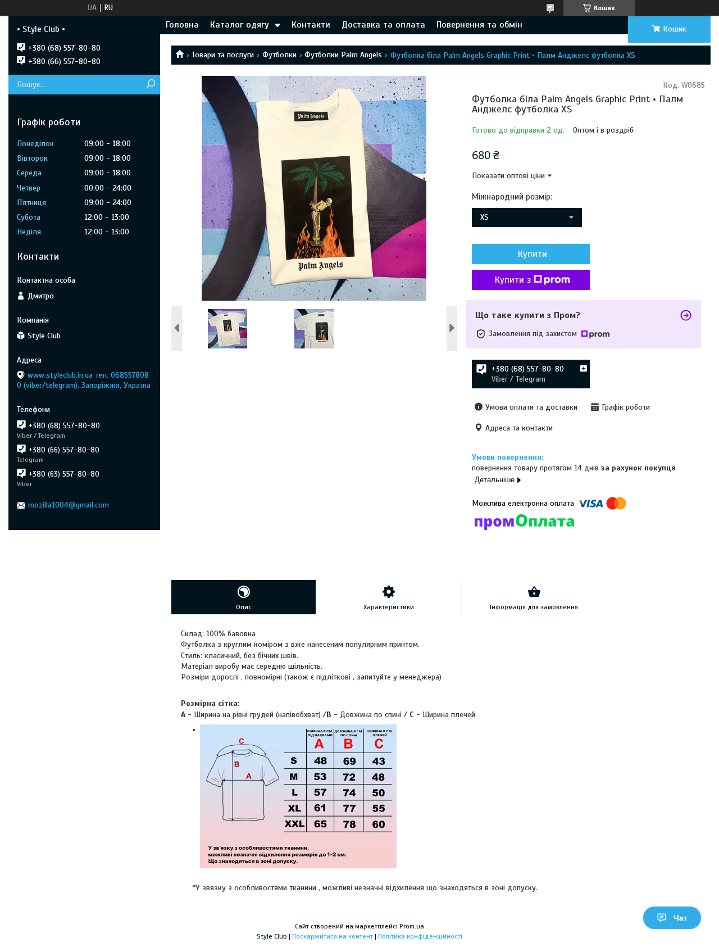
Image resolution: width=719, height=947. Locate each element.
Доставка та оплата (383, 24)
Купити (532, 254)
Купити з (513, 280)
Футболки (279, 55)
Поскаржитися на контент (332, 936)
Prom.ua (411, 926)
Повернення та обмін (479, 24)
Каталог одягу (239, 24)
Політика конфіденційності (420, 936)
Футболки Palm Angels (343, 55)
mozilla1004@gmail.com (68, 505)
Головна (182, 24)
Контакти (311, 24)
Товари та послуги (223, 55)
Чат (681, 917)
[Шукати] (150, 84)
